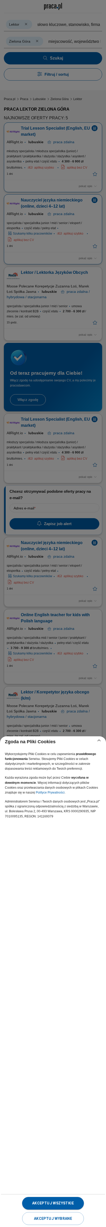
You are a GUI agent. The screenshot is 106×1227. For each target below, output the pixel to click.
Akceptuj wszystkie (53, 1203)
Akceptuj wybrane (53, 1218)
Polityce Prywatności (50, 792)
